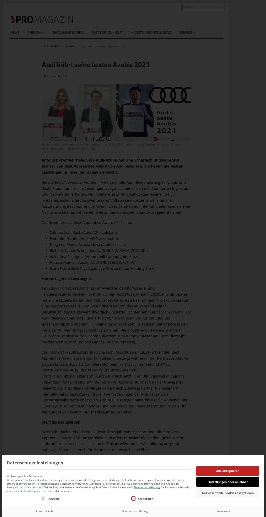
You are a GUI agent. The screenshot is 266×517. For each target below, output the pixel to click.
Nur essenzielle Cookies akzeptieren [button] (228, 493)
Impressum (223, 511)
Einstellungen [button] (32, 491)
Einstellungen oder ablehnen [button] (227, 482)
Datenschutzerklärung (147, 487)
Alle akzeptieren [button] (227, 471)
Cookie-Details (44, 511)
